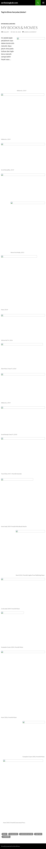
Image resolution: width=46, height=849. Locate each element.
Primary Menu (43, 2)
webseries (6, 836)
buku (4, 834)
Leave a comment (30, 32)
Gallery (6, 32)
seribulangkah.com (9, 2)
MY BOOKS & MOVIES (8, 24)
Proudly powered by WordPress (10, 846)
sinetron (38, 834)
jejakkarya (13, 834)
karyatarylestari (26, 834)
